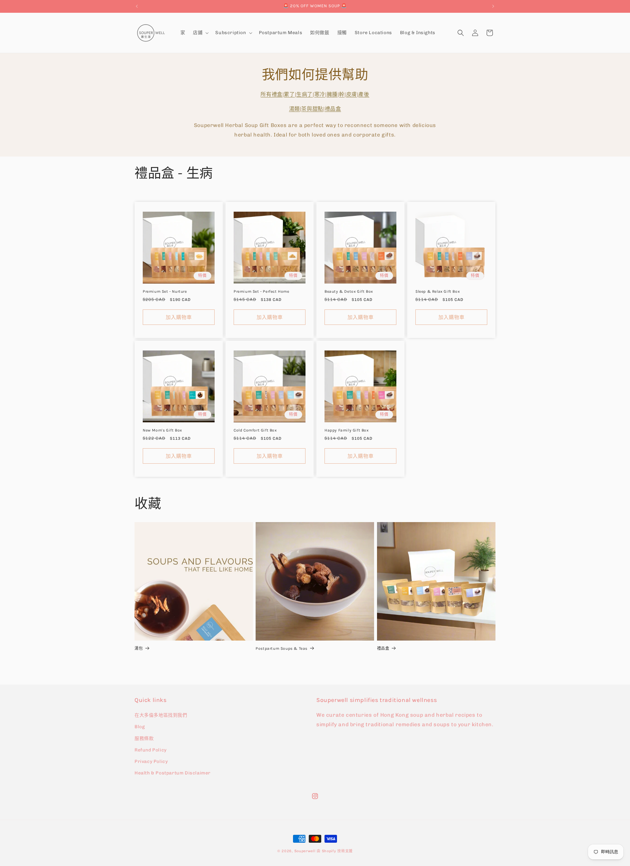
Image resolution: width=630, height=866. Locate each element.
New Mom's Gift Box (162, 430)
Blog (140, 727)
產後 (363, 94)
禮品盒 (333, 109)
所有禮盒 (271, 94)
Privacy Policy (151, 761)
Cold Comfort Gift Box (255, 430)
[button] (200, 33)
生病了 (304, 94)
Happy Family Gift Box (347, 430)
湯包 (139, 648)
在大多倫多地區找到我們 (161, 715)
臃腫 (332, 94)
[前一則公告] (137, 6)
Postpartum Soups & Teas (281, 648)
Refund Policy (151, 750)
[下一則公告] (493, 6)
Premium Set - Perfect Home (261, 291)
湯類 (294, 109)
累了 (289, 94)
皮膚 (351, 94)
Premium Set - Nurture (165, 291)
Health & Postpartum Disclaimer (173, 773)
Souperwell (305, 851)
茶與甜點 (312, 109)
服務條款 (144, 738)
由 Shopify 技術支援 (335, 851)
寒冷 (319, 94)
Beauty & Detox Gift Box (349, 291)
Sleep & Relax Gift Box (437, 291)
